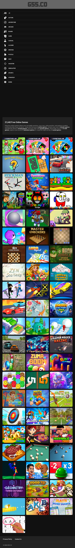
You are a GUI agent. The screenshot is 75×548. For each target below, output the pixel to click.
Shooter (11, 63)
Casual (10, 40)
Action (10, 17)
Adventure (12, 22)
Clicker (10, 45)
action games (42, 127)
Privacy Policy (7, 539)
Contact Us (18, 539)
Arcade (10, 27)
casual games (56, 130)
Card (10, 36)
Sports (10, 73)
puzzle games (44, 128)
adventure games (29, 130)
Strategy (11, 77)
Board (10, 31)
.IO (9, 13)
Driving (11, 50)
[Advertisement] (37, 100)
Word (10, 82)
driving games (22, 128)
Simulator (12, 68)
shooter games (64, 127)
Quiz (9, 59)
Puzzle (10, 54)
